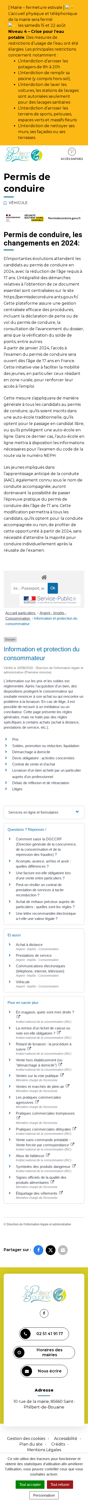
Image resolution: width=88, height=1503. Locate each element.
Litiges (17, 789)
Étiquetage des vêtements (37, 1193)
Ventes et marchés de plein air (40, 1086)
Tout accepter (30, 1484)
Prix (15, 739)
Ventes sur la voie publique (37, 1076)
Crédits (58, 1444)
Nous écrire (50, 1371)
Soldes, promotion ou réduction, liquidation (45, 746)
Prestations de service (34, 955)
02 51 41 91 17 (49, 1333)
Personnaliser (44, 1495)
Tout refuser (60, 1484)
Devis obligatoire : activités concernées (43, 758)
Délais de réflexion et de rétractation (40, 783)
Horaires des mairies (50, 1352)
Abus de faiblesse (30, 1156)
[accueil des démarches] (44, 577)
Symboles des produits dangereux (43, 1166)
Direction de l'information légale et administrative (39, 1224)
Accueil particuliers (20, 613)
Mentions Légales (44, 1450)
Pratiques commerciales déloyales (44, 1129)
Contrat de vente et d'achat (33, 764)
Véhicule (23, 982)
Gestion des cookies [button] (26, 1438)
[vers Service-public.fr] (50, 600)
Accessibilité (65, 1438)
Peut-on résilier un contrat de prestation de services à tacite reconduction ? (40, 890)
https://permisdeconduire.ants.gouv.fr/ (40, 297)
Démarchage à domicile (31, 752)
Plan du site (31, 1444)
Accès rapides (72, 159)
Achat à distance (29, 945)
